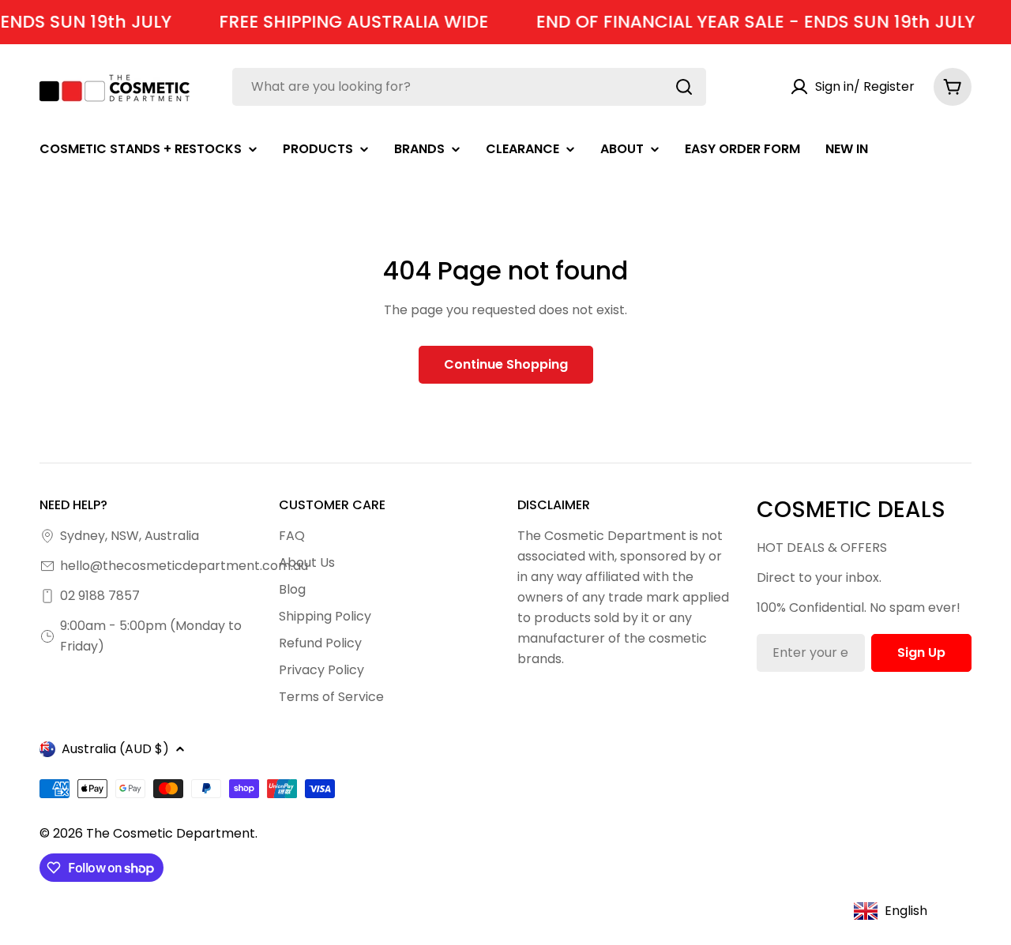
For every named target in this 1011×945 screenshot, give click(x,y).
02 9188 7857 (100, 596)
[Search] (684, 86)
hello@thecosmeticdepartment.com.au (184, 566)
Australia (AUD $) (115, 749)
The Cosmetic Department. (171, 833)
